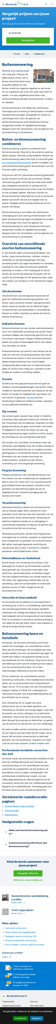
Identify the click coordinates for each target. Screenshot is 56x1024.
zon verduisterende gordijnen (16, 162)
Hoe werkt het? (37, 1006)
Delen (6, 957)
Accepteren (20, 1018)
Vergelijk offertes (28, 873)
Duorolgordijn (11, 815)
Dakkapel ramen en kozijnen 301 (21, 936)
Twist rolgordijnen (22, 910)
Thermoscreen (12, 810)
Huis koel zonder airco (16, 928)
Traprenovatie (8, 1002)
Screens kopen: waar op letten (19, 806)
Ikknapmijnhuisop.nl (17, 996)
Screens (31, 397)
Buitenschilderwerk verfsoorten (21, 940)
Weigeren (36, 1018)
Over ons (34, 1002)
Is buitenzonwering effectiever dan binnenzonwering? (28, 845)
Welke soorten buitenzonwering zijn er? (28, 832)
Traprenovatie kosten (11, 1006)
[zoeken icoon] (46, 4)
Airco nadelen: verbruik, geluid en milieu (24, 944)
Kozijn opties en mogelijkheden (20, 932)
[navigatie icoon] (52, 4)
